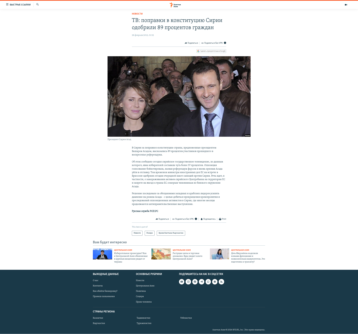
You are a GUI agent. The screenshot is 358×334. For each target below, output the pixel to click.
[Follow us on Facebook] (195, 281)
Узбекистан (186, 318)
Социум (140, 297)
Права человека (144, 302)
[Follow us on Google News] (214, 281)
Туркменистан (144, 323)
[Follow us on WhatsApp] (208, 281)
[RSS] (221, 281)
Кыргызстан (99, 323)
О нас (95, 281)
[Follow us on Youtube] (181, 281)
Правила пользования (104, 297)
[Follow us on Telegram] (201, 281)
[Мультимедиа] (346, 5)
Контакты (98, 286)
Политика (141, 291)
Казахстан (98, 318)
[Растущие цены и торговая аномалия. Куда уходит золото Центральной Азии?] (161, 254)
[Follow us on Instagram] (188, 281)
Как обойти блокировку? (105, 291)
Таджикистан (143, 318)
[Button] (191, 43)
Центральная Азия (123, 250)
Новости (137, 14)
